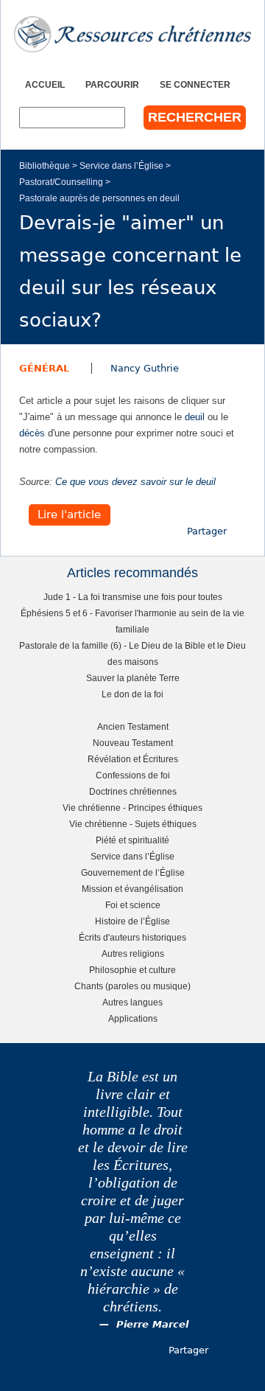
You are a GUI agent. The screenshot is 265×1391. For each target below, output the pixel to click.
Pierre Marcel (152, 1324)
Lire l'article (69, 514)
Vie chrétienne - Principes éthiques (132, 807)
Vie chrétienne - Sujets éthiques (133, 824)
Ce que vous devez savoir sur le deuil (135, 481)
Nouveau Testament (133, 742)
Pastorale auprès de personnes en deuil (99, 198)
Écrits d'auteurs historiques (132, 937)
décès (32, 433)
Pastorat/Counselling (61, 181)
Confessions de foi (133, 775)
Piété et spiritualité (132, 840)
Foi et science (132, 905)
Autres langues (132, 1002)
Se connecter (195, 84)
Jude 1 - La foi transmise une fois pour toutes (132, 597)
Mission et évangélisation (132, 888)
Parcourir (112, 84)
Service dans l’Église (121, 165)
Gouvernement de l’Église (133, 872)
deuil (195, 416)
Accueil (45, 84)
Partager (207, 531)
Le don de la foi (132, 694)
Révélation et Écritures (133, 759)
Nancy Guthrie (144, 368)
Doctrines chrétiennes (133, 791)
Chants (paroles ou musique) (132, 986)
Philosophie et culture (132, 970)
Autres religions (133, 953)
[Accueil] (132, 34)
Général (44, 368)
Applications (133, 1018)
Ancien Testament (133, 726)
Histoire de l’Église (132, 921)
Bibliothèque (44, 165)
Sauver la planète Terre (133, 678)
